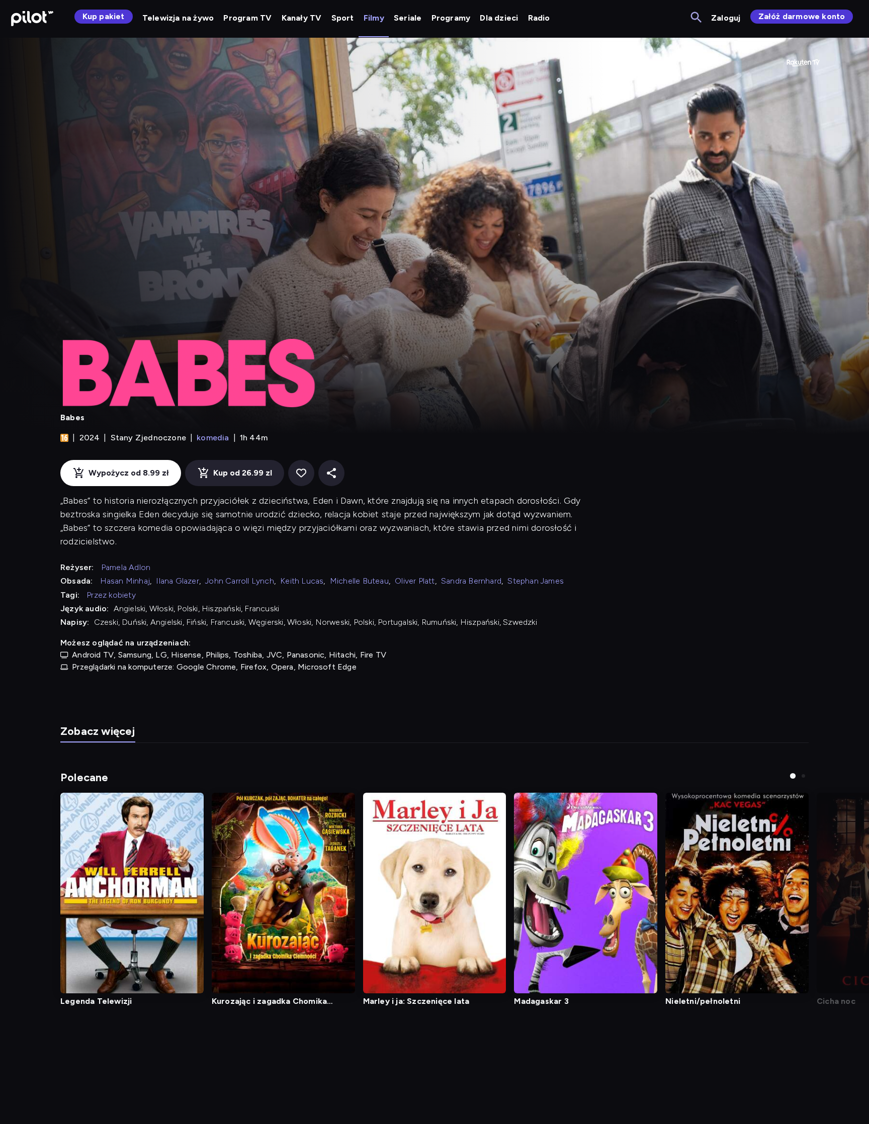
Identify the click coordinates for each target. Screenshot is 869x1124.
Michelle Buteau (359, 581)
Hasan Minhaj (125, 581)
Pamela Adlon (125, 567)
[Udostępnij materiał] (331, 473)
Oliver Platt (414, 581)
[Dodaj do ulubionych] (301, 473)
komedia (213, 437)
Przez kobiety (111, 595)
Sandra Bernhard (471, 581)
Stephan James (535, 581)
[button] (793, 776)
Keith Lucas (301, 581)
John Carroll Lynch (239, 581)
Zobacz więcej (97, 731)
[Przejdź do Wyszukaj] (697, 18)
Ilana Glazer (177, 581)
